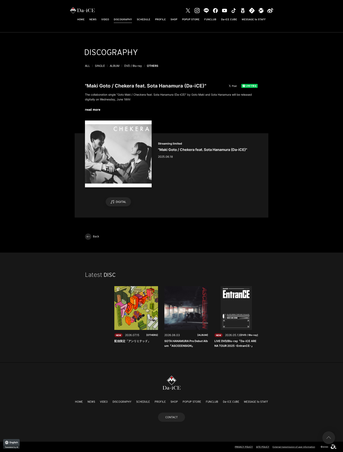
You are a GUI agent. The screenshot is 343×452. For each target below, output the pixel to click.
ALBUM (114, 65)
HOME (81, 19)
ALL (87, 65)
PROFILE (160, 19)
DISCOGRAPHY (123, 19)
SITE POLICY (262, 446)
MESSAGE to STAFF (254, 19)
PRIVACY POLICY (244, 446)
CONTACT (171, 417)
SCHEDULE (143, 19)
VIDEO (105, 19)
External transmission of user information (294, 446)
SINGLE (100, 65)
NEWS (92, 19)
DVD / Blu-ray (133, 65)
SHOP (174, 19)
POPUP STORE (190, 19)
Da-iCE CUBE (229, 19)
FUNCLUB (210, 19)
